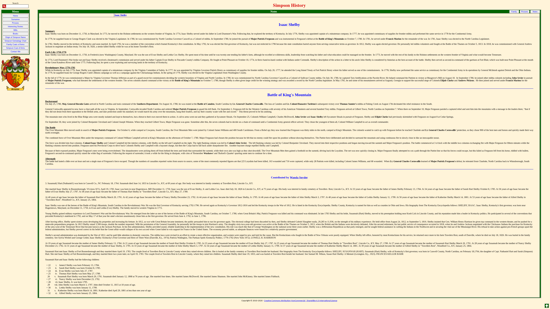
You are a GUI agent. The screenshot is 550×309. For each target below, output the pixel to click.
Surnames (15, 19)
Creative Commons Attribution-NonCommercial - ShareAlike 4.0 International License (300, 301)
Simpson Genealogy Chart (15, 41)
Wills (15, 30)
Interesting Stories (15, 26)
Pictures (15, 23)
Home (15, 16)
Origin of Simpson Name (15, 37)
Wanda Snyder (299, 177)
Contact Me (15, 51)
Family (514, 12)
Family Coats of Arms (15, 44)
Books (15, 34)
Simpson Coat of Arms (15, 48)
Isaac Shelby (121, 15)
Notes (535, 12)
